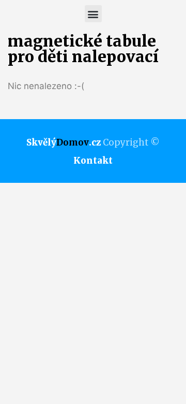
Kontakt (93, 160)
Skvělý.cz (63, 142)
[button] (93, 13)
